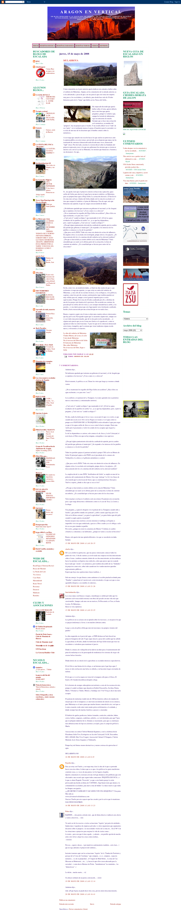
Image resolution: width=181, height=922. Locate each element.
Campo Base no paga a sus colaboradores (50, 71)
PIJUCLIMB (40, 396)
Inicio (92, 904)
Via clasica (37, 574)
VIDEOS (95, 45)
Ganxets (39, 128)
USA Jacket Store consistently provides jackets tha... (133, 165)
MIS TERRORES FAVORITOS (42, 292)
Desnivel (36, 589)
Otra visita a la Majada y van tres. (50, 167)
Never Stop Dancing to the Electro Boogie (45, 201)
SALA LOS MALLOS (44, 610)
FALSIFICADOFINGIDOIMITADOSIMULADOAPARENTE (50, 538)
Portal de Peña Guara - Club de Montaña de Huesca (44, 636)
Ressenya (36, 586)
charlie (67, 549)
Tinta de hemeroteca (43, 685)
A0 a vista (39, 272)
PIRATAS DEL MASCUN (45, 430)
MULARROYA (70, 60)
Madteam (36, 592)
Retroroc (39, 472)
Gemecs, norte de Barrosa (50, 131)
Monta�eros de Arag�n (45, 645)
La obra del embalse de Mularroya (74, 333)
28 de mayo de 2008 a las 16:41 (80, 894)
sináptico (39, 667)
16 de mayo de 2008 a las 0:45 (79, 757)
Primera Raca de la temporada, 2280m (50, 316)
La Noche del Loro (39, 571)
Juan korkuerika (70, 592)
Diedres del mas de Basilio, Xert (50, 260)
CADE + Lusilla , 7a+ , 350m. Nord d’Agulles (50, 401)
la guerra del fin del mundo (43, 676)
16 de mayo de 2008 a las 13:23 (80, 805)
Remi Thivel (37, 583)
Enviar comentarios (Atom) (78, 909)
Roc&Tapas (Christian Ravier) (43, 565)
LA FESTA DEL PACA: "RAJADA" (44, 145)
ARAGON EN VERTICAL (91, 12)
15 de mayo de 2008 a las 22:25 (80, 610)
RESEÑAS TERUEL (83, 45)
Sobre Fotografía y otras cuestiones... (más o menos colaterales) (45, 696)
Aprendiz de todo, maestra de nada (45, 310)
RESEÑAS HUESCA (47, 45)
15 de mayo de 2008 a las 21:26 (80, 586)
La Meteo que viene (43, 219)
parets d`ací (40, 256)
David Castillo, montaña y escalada (45, 550)
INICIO (35, 45)
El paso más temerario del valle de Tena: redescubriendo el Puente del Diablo (50, 279)
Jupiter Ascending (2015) (44, 450)
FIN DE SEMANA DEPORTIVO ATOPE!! (50, 496)
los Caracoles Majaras (44, 180)
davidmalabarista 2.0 (43, 163)
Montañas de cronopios (44, 361)
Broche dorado (40, 628)
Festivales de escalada (50, 613)
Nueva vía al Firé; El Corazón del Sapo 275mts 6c (50, 436)
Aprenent (39, 508)
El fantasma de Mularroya (72, 343)
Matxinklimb (37, 580)
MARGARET (40, 679)
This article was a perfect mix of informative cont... (134, 157)
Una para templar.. (49, 331)
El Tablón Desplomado (44, 626)
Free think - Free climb (44, 344)
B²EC (38, 61)
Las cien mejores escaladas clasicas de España (45, 379)
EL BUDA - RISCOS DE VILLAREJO (50, 297)
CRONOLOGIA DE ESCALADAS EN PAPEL (50, 116)
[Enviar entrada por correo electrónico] (65, 356)
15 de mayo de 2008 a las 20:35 (80, 543)
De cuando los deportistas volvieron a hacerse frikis (50, 478)
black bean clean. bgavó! (43, 526)
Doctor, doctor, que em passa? (49, 512)
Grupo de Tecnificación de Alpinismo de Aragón (45, 447)
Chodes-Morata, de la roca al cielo (75, 335)
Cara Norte (37, 577)
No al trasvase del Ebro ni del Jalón (75, 340)
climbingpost (40, 67)
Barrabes (36, 595)
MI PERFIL (104, 45)
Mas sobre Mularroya (70, 345)
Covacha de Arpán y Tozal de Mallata (50, 349)
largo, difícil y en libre (44, 532)
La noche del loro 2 (43, 94)
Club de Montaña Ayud (44, 642)
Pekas (67, 811)
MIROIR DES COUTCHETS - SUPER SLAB (50, 100)
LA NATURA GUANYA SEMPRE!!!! (50, 150)
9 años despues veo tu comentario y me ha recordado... (135, 149)
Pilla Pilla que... (41, 456)
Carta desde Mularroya (71, 338)
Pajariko (68, 763)
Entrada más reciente (66, 904)
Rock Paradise (41, 328)
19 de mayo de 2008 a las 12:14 (80, 881)
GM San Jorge (41, 649)
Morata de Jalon (81, 356)
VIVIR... (49, 363)
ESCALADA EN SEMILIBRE (42, 490)
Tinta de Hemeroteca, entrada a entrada (45, 688)
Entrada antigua (115, 904)
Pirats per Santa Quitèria (50, 205)
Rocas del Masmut (39, 568)
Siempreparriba (42, 524)
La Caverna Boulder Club (45, 652)
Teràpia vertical (41, 111)
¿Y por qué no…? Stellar (43, 669)
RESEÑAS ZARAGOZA (65, 45)
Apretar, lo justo (41, 413)
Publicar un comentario (67, 900)
